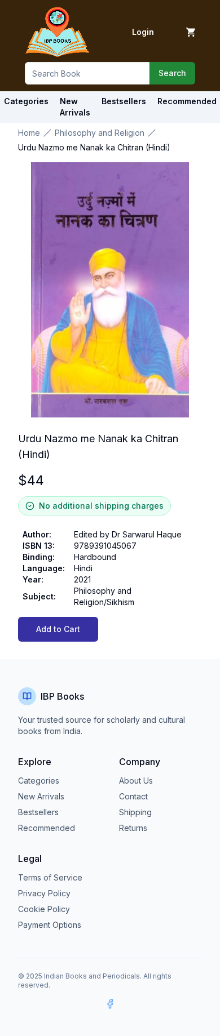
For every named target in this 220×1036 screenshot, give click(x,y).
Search (172, 73)
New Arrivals (41, 796)
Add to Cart (58, 629)
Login (143, 32)
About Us (136, 780)
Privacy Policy (44, 893)
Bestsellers (38, 812)
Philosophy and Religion (99, 132)
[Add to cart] (190, 32)
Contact (133, 796)
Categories (26, 101)
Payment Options (49, 925)
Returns (133, 828)
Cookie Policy (44, 909)
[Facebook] (110, 1004)
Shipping (135, 812)
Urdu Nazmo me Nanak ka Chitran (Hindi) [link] (94, 147)
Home (29, 132)
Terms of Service (50, 877)
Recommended (46, 828)
